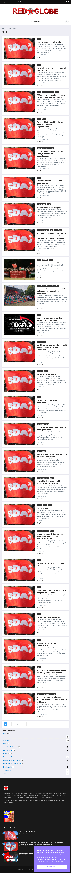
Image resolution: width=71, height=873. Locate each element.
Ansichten (6, 740)
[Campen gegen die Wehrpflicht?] (20, 48)
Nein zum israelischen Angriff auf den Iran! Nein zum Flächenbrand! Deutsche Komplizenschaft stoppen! (51, 236)
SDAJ (39, 39)
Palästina (44, 259)
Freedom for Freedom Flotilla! (49, 263)
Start (3, 28)
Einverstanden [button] (51, 866)
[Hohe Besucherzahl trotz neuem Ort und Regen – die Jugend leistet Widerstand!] (20, 295)
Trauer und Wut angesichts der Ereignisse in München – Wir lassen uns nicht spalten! (52, 699)
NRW (39, 119)
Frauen (39, 505)
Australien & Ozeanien (10, 747)
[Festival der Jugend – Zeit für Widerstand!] (20, 407)
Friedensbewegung (48, 92)
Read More (40, 57)
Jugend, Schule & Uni (43, 148)
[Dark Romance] (20, 514)
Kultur (39, 342)
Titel (4, 774)
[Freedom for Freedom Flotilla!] (20, 269)
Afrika (5, 733)
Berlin (39, 92)
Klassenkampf (41, 204)
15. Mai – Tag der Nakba (46, 374)
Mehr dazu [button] (59, 861)
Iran (51, 230)
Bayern (39, 694)
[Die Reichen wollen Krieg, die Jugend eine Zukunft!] (20, 74)
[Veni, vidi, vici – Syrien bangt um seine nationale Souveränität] (20, 460)
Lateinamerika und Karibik (11, 760)
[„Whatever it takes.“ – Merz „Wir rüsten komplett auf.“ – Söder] (20, 597)
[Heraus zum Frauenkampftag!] (20, 624)
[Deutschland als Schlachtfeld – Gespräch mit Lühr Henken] (20, 487)
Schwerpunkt (7, 770)
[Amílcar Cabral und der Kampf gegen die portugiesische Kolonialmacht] (20, 676)
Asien (5, 743)
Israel (55, 230)
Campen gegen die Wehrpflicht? (49, 42)
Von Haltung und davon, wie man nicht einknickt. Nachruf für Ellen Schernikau (52, 347)
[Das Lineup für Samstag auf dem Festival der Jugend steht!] (20, 324)
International (7, 757)
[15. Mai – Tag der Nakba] (20, 381)
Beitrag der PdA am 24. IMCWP (26, 832)
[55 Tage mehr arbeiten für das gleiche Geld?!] (20, 570)
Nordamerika (7, 767)
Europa (5, 753)
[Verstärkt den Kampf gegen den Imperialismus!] (20, 187)
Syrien (44, 451)
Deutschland (7, 750)
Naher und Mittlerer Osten (12, 764)
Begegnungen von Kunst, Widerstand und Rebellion (32, 853)
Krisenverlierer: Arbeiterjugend (49, 208)
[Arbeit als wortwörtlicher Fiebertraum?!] (20, 650)
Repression (41, 424)
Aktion (5, 737)
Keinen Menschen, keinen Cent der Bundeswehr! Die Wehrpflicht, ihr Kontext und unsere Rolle (50, 536)
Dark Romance (42, 508)
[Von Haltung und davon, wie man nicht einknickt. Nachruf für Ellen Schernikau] (20, 351)
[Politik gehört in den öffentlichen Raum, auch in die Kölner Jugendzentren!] (20, 128)
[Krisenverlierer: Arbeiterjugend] (20, 214)
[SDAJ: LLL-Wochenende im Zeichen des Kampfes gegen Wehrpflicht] (20, 101)
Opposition (9, 28)
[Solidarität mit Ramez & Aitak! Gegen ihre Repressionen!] (20, 434)
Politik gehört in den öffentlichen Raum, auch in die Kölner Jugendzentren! (50, 124)
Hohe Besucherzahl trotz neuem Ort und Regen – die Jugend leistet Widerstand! (51, 291)
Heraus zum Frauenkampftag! (48, 617)
